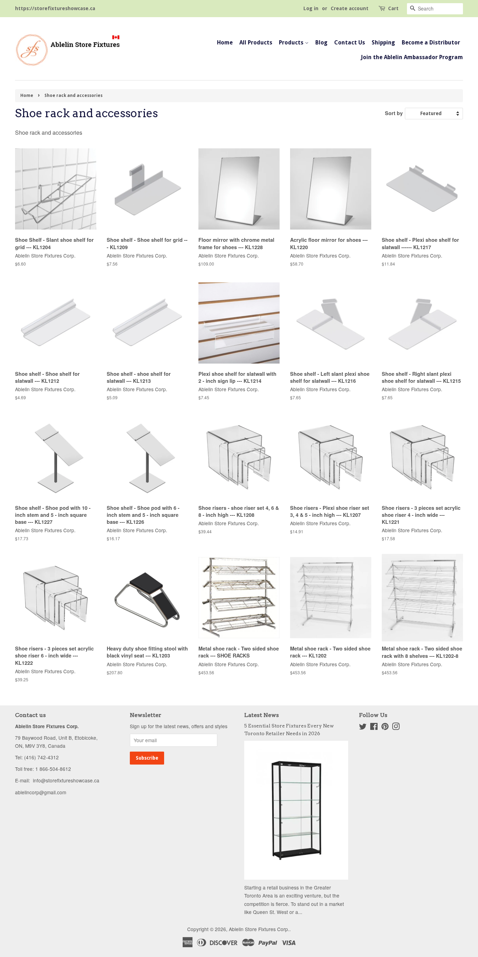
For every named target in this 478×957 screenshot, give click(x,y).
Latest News (261, 715)
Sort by (394, 113)
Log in (310, 8)
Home (225, 42)
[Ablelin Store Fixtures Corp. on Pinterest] (385, 727)
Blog (321, 42)
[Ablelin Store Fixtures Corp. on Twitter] (363, 727)
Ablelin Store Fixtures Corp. (259, 929)
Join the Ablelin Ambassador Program (412, 57)
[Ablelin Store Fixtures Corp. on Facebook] (374, 727)
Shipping (383, 42)
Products (292, 42)
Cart (393, 8)
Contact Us (349, 42)
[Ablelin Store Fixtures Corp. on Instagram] (396, 727)
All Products (255, 42)
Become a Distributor (431, 42)
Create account (349, 8)
